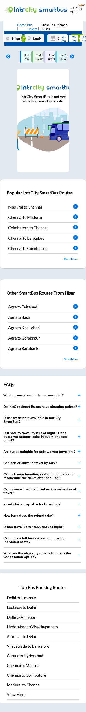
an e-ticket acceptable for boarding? (32, 504)
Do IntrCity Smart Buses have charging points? (40, 406)
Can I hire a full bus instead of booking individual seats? (34, 540)
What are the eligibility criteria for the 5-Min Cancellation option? (37, 555)
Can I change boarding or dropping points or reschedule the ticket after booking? (38, 476)
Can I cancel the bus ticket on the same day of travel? (39, 491)
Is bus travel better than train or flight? (33, 527)
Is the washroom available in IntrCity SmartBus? (32, 419)
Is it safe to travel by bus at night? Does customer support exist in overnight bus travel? (35, 436)
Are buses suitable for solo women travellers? (39, 451)
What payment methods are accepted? (33, 395)
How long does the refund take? (28, 515)
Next (71, 56)
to (21, 597)
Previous (7, 56)
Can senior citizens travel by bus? (30, 463)
